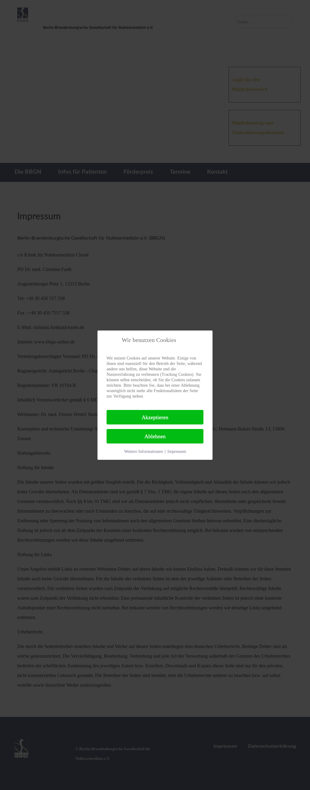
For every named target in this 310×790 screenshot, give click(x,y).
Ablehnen (155, 436)
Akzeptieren (155, 417)
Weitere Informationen (143, 451)
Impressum (176, 451)
